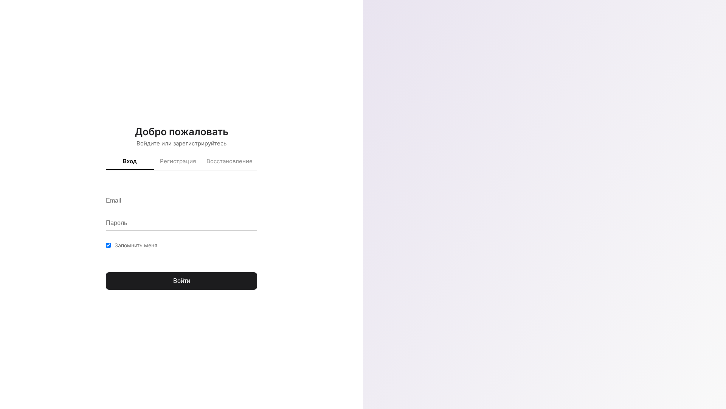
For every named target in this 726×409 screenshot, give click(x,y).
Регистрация (178, 161)
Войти (181, 281)
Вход (130, 161)
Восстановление (229, 161)
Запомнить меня (136, 245)
